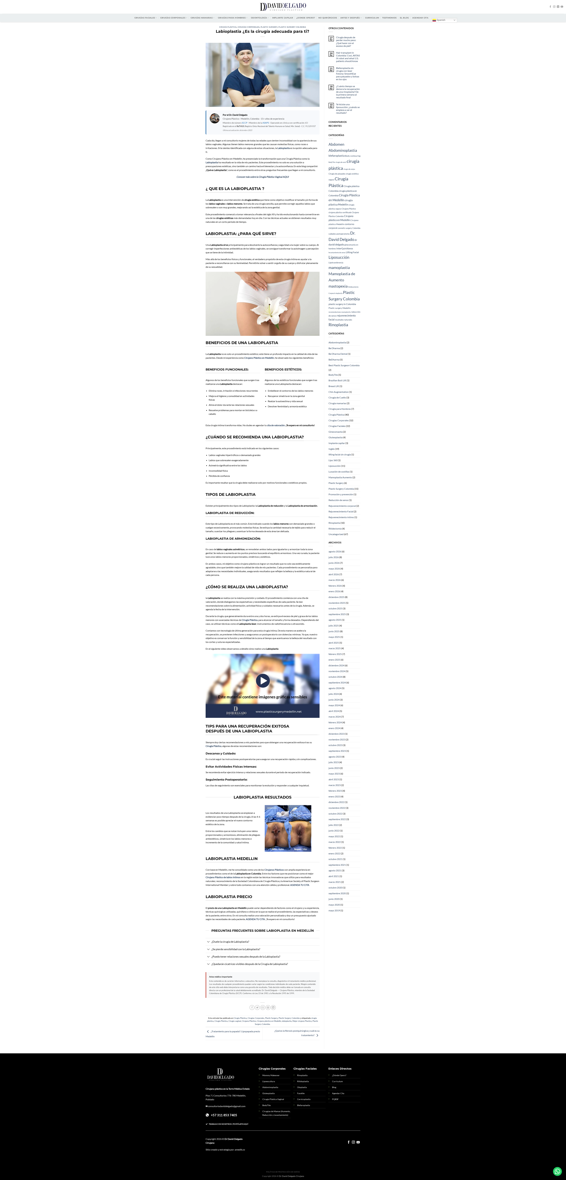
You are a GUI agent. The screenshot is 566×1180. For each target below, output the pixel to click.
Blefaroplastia (303, 1105)
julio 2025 (334, 625)
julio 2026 (334, 557)
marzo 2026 (335, 579)
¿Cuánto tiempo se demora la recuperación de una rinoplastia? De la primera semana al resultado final (348, 92)
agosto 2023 (335, 756)
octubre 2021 (335, 859)
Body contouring (352, 156)
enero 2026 (334, 591)
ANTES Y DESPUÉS (350, 18)
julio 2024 (334, 693)
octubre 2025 (335, 608)
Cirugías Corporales (172, 18)
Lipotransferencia (336, 263)
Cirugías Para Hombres (232, 18)
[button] (557, 1171)
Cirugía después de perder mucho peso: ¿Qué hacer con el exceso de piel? (346, 41)
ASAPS (266, 123)
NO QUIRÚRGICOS (327, 18)
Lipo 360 (333, 460)
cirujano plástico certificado (340, 212)
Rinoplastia (338, 324)
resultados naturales (343, 320)
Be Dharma (334, 348)
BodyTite (332, 162)
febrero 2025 (335, 654)
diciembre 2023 (336, 733)
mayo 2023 (334, 773)
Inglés (332, 448)
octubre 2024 (335, 676)
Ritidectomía (335, 528)
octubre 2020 (335, 887)
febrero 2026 (335, 585)
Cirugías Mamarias (202, 18)
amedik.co (240, 1149)
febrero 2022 (335, 847)
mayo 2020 (334, 904)
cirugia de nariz (340, 162)
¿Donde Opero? (305, 18)
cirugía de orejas (349, 169)
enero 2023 (334, 796)
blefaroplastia (337, 155)
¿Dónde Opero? (339, 1075)
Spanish (440, 20)
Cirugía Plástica (228, 27)
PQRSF (335, 1099)
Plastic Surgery (269, 27)
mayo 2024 (334, 705)
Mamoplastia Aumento (340, 477)
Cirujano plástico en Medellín (269, 1021)
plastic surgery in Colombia (342, 304)
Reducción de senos (338, 500)
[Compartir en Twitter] (257, 1007)
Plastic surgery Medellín (340, 308)
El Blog (404, 18)
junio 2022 (334, 830)
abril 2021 (334, 876)
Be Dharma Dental (338, 353)
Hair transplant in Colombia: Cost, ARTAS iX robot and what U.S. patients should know (348, 57)
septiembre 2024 (337, 682)
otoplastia (339, 293)
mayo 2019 (334, 910)
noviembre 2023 (337, 739)
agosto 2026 (335, 551)
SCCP (244, 123)
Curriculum (372, 18)
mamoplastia (339, 267)
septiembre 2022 (337, 819)
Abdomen (336, 144)
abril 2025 (334, 642)
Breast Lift (334, 386)
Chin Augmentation (339, 391)
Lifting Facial (352, 252)
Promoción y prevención (341, 494)
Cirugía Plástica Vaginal (273, 1099)
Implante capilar (337, 443)
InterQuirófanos (344, 248)
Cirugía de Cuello (337, 397)
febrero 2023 (335, 790)
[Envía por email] (262, 1007)
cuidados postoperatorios (339, 234)
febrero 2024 (335, 722)
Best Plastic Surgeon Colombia (344, 365)
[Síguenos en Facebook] (550, 6)
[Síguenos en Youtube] (562, 6)
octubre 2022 (335, 813)
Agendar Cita (338, 1093)
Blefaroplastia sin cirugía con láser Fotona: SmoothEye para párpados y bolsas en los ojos (347, 74)
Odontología (259, 18)
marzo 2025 (335, 648)
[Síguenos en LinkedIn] (558, 6)
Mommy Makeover (271, 1075)
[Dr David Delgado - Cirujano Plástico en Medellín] (283, 7)
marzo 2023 (335, 785)
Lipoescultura (268, 1081)
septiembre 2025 (337, 614)
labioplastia (287, 1021)
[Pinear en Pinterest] (268, 1007)
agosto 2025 (335, 619)
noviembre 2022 (337, 807)
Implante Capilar (282, 18)
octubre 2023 (335, 745)
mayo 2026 (334, 568)
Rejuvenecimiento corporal (342, 505)
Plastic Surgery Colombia (292, 27)
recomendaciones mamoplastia (340, 312)
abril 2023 (334, 779)
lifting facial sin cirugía (340, 454)
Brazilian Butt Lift (337, 380)
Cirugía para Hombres (340, 408)
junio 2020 (334, 898)
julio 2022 (334, 825)
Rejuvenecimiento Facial (341, 511)
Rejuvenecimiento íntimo (341, 517)
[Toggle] (208, 942)
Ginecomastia (336, 431)
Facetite (301, 1093)
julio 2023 (334, 762)
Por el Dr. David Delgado (235, 114)
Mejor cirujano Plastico (302, 1021)
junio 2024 (334, 699)
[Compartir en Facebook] (252, 1007)
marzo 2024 (335, 716)
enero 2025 (334, 659)
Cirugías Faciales (144, 18)
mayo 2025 (334, 636)
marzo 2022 (335, 841)
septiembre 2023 (337, 750)
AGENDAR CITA (420, 18)
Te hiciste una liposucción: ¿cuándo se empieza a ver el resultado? (348, 108)
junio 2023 (334, 768)
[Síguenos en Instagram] (554, 6)
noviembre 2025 (337, 602)
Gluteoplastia (335, 437)
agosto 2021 (335, 870)
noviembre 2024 (337, 671)
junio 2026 (334, 562)
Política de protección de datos (283, 1172)
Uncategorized (336, 534)
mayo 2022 (334, 836)
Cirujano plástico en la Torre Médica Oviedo (228, 1088)
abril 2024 (334, 711)
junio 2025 (334, 631)
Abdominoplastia (343, 150)
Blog (334, 1087)
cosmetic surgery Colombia (349, 228)
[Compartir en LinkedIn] (273, 1007)
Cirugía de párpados (337, 174)
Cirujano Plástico (249, 1021)
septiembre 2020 (337, 893)
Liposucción (339, 257)
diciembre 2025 (336, 597)
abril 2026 (334, 574)
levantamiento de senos (337, 252)
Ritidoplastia (303, 1081)
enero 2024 (334, 728)
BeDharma (334, 359)
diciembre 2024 (336, 665)
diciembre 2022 (336, 802)
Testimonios (389, 18)
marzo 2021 (335, 881)
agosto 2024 (335, 688)
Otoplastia (302, 1087)
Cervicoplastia (303, 1099)
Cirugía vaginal (234, 1021)
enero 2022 (334, 853)
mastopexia (338, 286)
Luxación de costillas (339, 471)
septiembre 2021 (337, 864)
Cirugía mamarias (337, 403)
